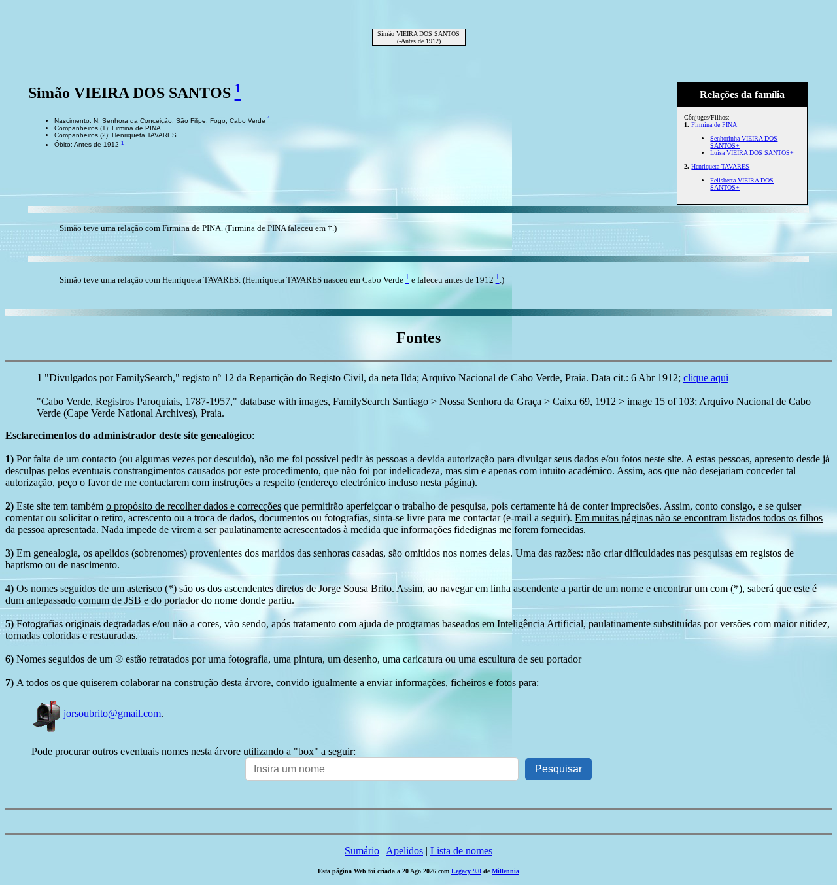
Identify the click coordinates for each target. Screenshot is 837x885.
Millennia (505, 871)
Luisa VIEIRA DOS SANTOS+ (752, 152)
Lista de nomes (461, 850)
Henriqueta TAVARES (720, 166)
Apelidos (404, 850)
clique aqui (705, 377)
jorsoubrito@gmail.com (112, 713)
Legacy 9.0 (466, 871)
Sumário (362, 850)
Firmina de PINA (714, 124)
